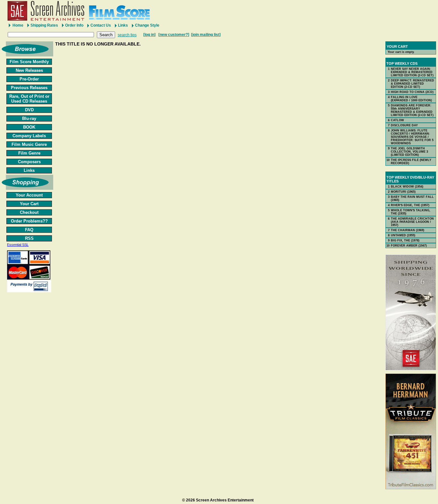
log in (149, 34)
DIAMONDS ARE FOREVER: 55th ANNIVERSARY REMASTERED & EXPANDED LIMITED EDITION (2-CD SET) (412, 110)
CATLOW (397, 120)
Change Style (147, 25)
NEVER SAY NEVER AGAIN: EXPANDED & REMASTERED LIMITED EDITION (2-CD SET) (412, 72)
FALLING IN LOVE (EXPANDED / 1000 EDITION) (411, 99)
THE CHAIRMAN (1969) (407, 230)
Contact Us (100, 25)
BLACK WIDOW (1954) (407, 186)
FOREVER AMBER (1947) (409, 245)
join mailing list (205, 34)
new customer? (174, 34)
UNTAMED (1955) (403, 235)
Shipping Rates (44, 25)
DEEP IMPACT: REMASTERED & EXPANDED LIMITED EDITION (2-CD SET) (412, 83)
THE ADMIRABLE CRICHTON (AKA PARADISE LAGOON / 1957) (412, 222)
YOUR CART (397, 46)
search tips (127, 35)
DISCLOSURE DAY (404, 125)
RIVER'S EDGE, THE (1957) (410, 205)
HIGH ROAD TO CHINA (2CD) (412, 92)
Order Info (74, 25)
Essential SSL (18, 245)
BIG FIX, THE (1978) (405, 240)
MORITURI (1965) (403, 191)
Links (123, 25)
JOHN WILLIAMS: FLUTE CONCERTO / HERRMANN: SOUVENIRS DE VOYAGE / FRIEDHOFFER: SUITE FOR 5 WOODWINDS (412, 137)
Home (18, 25)
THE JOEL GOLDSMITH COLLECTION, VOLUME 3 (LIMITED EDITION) (409, 151)
